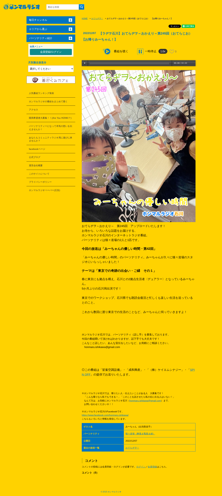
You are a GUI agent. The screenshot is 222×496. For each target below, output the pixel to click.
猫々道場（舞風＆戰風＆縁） (140, 433)
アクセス (33, 109)
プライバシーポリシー (40, 182)
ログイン (140, 466)
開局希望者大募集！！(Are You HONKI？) (50, 118)
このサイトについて (39, 173)
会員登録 (152, 466)
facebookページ (37, 149)
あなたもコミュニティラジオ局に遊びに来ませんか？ (50, 139)
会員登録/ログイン (51, 51)
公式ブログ (34, 157)
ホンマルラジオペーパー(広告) (44, 190)
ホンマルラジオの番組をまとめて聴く (48, 101)
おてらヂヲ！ (97, 18)
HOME (85, 18)
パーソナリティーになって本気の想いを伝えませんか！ (50, 128)
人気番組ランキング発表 (41, 93)
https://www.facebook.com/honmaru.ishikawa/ (105, 415)
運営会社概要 (36, 165)
